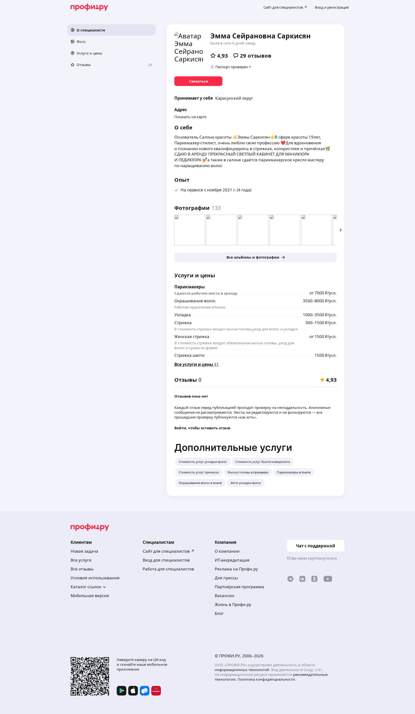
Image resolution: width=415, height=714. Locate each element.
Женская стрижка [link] (191, 336)
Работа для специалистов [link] (168, 569)
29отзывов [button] (255, 55)
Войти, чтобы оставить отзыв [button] (202, 427)
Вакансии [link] (224, 595)
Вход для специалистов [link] (166, 560)
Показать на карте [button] (190, 116)
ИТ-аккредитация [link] (232, 560)
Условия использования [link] (95, 578)
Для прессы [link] (226, 578)
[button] (111, 30)
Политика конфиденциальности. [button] (267, 679)
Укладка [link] (182, 314)
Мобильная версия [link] (90, 595)
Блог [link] (219, 613)
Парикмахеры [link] (189, 287)
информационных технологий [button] (242, 669)
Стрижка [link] (183, 322)
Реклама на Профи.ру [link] (236, 569)
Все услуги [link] (81, 560)
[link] (198, 81)
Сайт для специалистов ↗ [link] (169, 551)
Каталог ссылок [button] (86, 586)
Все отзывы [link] (82, 569)
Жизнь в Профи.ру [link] (233, 604)
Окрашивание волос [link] (195, 300)
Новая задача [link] (84, 551)
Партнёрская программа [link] (239, 586)
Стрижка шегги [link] (189, 355)
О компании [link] (227, 551)
